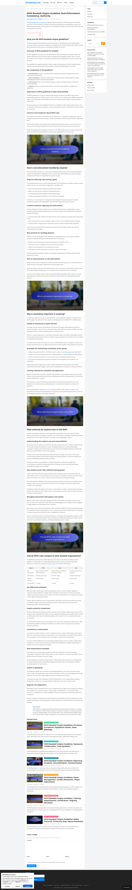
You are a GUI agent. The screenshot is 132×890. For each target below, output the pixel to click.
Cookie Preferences (65, 885)
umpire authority (61, 562)
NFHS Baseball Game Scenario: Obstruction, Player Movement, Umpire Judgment (95, 69)
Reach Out (90, 16)
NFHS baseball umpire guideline (37, 22)
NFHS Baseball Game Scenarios (95, 25)
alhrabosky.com (33, 2)
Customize (7, 886)
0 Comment (58, 19)
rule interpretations (67, 352)
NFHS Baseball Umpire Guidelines (36, 8)
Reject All (17, 886)
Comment (29, 840)
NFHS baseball (32, 43)
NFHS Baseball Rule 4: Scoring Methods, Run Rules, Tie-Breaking (96, 58)
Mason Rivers (46, 19)
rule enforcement (51, 564)
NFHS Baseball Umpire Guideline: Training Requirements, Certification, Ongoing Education (62, 800)
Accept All (27, 886)
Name (28, 856)
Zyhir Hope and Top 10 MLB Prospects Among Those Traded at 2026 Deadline (95, 54)
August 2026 (90, 85)
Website (67, 856)
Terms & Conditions (48, 885)
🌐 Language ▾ (126, 887)
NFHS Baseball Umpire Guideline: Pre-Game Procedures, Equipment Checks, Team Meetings (63, 727)
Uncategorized (91, 34)
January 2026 (90, 90)
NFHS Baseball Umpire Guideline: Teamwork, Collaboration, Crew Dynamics (63, 745)
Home (28, 8)
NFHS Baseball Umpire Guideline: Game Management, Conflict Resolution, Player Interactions (62, 779)
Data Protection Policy (76, 885)
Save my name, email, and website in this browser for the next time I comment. (46, 862)
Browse (89, 11)
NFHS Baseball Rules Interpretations (92, 28)
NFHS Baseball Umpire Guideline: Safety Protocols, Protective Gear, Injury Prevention (63, 820)
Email (47, 856)
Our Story (89, 14)
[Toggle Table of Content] (39, 35)
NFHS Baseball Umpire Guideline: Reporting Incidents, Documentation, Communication (63, 761)
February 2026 (91, 87)
